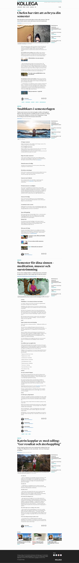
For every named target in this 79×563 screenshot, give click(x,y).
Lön (35, 7)
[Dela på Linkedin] (44, 98)
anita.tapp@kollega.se (27, 431)
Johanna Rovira (19, 118)
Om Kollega (58, 2)
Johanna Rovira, (19, 276)
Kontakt (49, 2)
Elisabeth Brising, (25, 276)
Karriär (27, 7)
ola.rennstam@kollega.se (28, 99)
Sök (60, 7)
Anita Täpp (35, 276)
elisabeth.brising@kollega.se (28, 423)
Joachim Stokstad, (30, 276)
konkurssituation (34, 233)
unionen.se (39, 159)
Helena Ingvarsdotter (29, 556)
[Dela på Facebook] (42, 98)
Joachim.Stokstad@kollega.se (28, 427)
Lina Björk (36, 557)
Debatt (24, 7)
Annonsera (45, 2)
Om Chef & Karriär (53, 2)
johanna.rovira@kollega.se (28, 254)
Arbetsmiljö (19, 7)
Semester (19, 10)
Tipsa (61, 2)
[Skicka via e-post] (45, 98)
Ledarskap (32, 7)
